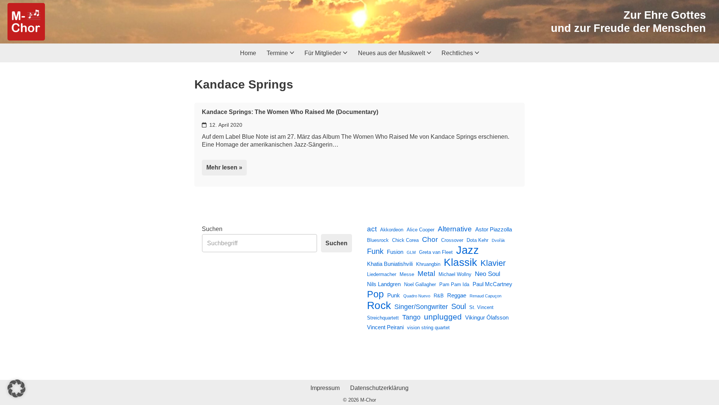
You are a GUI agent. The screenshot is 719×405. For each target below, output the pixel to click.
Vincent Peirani (385, 327)
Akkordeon (391, 229)
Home (248, 53)
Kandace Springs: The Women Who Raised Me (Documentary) (290, 112)
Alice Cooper (420, 229)
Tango (411, 317)
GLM (411, 252)
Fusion (395, 252)
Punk (393, 295)
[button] (292, 53)
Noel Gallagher (420, 284)
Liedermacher (381, 274)
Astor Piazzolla (493, 229)
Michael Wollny (455, 274)
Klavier (493, 263)
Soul (458, 306)
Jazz (467, 250)
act (372, 229)
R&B (439, 295)
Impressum (325, 388)
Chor (430, 239)
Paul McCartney (492, 284)
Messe (407, 274)
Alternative (455, 229)
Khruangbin (428, 264)
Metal (426, 273)
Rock (379, 305)
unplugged (443, 316)
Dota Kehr (477, 240)
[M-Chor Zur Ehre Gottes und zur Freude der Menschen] (26, 21)
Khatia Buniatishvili (390, 264)
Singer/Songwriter (421, 306)
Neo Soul (487, 273)
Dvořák (498, 240)
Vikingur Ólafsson (487, 317)
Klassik (460, 262)
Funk (375, 251)
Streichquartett (383, 318)
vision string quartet (428, 327)
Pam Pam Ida (454, 284)
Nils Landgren (384, 284)
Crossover (452, 240)
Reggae (456, 295)
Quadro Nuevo (416, 296)
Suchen (212, 229)
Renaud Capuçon (485, 296)
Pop (375, 294)
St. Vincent (481, 307)
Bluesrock (378, 240)
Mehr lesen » (222, 170)
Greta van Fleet (436, 252)
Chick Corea (405, 240)
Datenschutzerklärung (379, 388)
